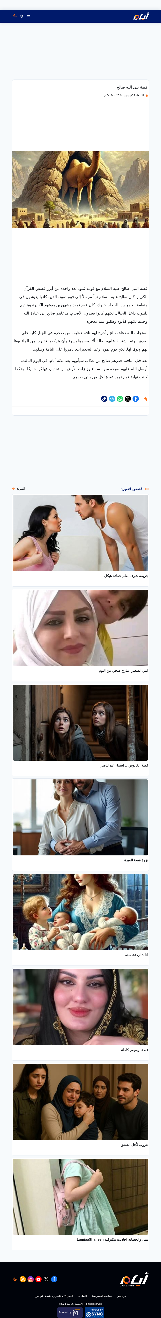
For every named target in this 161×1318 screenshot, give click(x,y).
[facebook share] (136, 399)
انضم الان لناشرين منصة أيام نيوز (54, 1295)
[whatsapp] (104, 399)
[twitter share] (128, 399)
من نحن (121, 1295)
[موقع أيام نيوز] (137, 16)
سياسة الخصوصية (102, 1295)
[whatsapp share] (120, 399)
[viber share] (112, 399)
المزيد (20, 488)
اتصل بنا (82, 1295)
